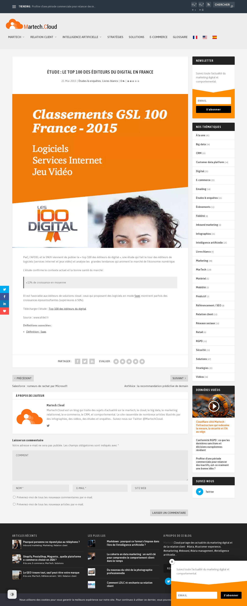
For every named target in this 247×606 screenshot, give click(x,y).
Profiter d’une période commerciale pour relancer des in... (63, 6)
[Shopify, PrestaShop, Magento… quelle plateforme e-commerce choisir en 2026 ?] (16, 558)
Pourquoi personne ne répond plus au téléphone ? (51, 542)
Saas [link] (137, 295)
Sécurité (201, 350)
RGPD (199, 341)
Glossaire (180, 37)
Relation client (41, 37)
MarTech (14, 37)
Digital (200, 171)
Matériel (201, 278)
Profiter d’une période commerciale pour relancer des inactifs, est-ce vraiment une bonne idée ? (212, 463)
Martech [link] (168, 542)
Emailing (201, 189)
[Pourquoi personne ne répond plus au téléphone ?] (16, 544)
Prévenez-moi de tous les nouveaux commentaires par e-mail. (55, 497)
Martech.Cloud (56, 405)
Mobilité (201, 287)
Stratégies (115, 37)
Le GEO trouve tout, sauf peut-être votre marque (51, 572)
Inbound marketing (207, 224)
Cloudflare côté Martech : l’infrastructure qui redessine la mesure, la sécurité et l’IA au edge (212, 426)
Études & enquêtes (89, 80)
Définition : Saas (36, 331)
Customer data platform (210, 162)
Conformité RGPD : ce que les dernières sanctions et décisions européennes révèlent (213, 445)
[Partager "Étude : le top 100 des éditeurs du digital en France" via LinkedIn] (92, 361)
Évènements (203, 206)
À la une (200, 135)
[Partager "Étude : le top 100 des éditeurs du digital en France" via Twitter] (84, 361)
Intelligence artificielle (80, 37)
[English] (205, 42)
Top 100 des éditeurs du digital (67, 308)
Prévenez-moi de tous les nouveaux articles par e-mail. (50, 504)
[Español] (214, 42)
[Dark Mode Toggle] (12, 594)
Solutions (136, 37)
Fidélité (200, 216)
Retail (199, 332)
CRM (198, 153)
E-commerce (158, 37)
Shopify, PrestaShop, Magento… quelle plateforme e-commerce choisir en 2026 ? (52, 558)
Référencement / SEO (208, 305)
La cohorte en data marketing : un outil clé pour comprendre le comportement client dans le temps (131, 557)
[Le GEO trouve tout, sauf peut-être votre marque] (16, 574)
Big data (201, 144)
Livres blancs (110, 80)
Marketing (202, 260)
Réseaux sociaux (205, 323)
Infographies (203, 233)
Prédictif (201, 296)
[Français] (195, 42)
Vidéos (200, 376)
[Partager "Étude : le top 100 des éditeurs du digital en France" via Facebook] (77, 361)
